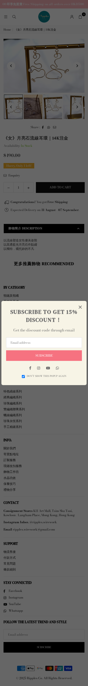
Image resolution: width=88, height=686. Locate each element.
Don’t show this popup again (46, 376)
